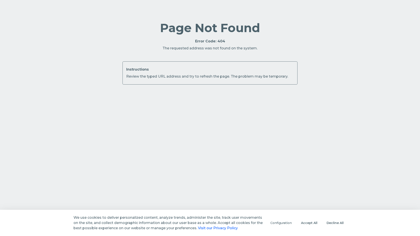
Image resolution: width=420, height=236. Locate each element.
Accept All (309, 223)
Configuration (281, 223)
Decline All (335, 223)
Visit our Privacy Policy (218, 228)
